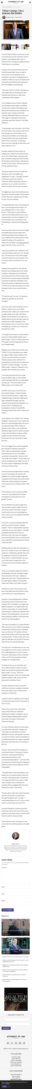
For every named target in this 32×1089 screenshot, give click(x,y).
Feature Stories (9, 7)
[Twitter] (24, 1043)
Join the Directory (16, 1065)
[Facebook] (16, 1043)
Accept (4, 1086)
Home (3, 7)
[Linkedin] (7, 1043)
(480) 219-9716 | (7, 1048)
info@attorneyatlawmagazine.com (20, 1048)
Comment (4, 867)
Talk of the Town (16, 1060)
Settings (7, 1083)
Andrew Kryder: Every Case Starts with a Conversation (16, 956)
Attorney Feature (16, 7)
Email (3, 894)
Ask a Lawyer (16, 1078)
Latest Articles (16, 1058)
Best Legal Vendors (16, 1062)
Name (3, 887)
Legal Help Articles (16, 1074)
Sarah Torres (15, 844)
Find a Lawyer (16, 1076)
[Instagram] (12, 1043)
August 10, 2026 (6, 934)
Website (4, 900)
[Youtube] (20, 1043)
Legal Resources (16, 1064)
